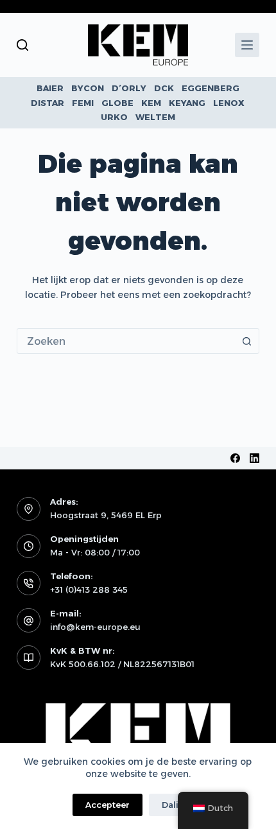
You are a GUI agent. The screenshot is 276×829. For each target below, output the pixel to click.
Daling (176, 804)
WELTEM (155, 117)
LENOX (229, 103)
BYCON (87, 88)
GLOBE (117, 103)
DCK (164, 88)
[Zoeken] (22, 45)
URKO (114, 117)
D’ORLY (129, 88)
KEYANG (187, 103)
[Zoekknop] (246, 341)
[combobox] (125, 341)
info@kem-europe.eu (95, 627)
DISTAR (47, 103)
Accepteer (107, 804)
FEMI (83, 103)
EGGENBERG (210, 88)
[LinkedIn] (254, 458)
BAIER (50, 88)
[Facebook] (235, 458)
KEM (151, 103)
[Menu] (247, 45)
